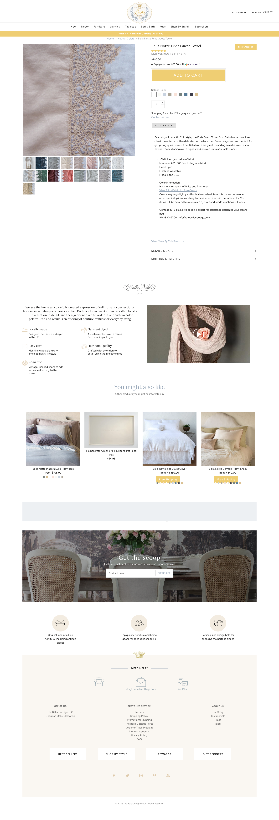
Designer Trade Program (139, 727)
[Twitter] (127, 776)
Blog (218, 723)
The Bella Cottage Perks (139, 723)
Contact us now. (160, 117)
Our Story (217, 712)
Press (218, 719)
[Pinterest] (154, 776)
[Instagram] (141, 776)
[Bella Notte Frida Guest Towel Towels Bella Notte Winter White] (29, 176)
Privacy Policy (139, 735)
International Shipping (139, 719)
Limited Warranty (139, 731)
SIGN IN (256, 12)
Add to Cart (188, 75)
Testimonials (218, 716)
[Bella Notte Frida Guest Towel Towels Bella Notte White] (118, 163)
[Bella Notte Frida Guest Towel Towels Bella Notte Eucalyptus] (80, 176)
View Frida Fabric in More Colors (178, 190)
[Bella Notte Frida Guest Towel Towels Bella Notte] (29, 163)
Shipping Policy (139, 716)
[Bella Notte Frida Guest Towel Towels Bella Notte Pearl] (79, 100)
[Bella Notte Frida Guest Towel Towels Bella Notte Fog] (105, 176)
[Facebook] (113, 776)
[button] (159, 50)
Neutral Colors (126, 38)
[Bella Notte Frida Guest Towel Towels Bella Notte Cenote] (118, 176)
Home (110, 38)
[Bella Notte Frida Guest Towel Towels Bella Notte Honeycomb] (29, 188)
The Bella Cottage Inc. (134, 803)
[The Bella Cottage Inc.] (139, 3)
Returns (139, 712)
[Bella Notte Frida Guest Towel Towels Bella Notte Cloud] (92, 176)
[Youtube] (168, 776)
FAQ (139, 739)
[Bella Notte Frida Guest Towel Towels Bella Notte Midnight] (41, 163)
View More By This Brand (165, 241)
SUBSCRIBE (164, 573)
